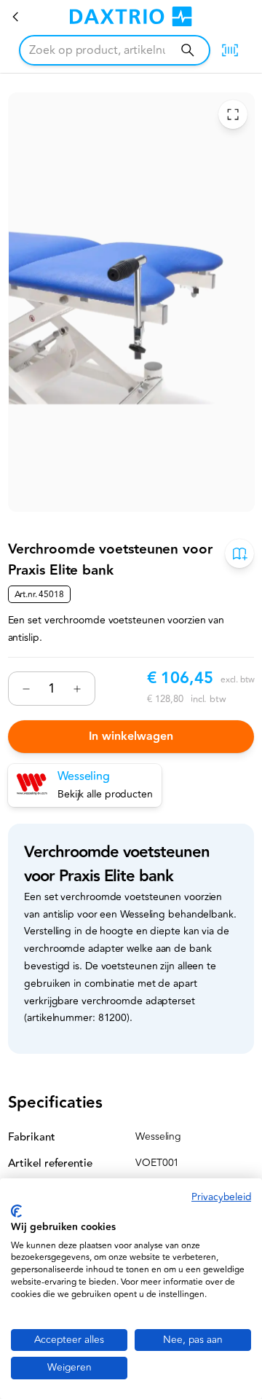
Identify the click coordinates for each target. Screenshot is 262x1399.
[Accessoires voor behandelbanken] (16, 17)
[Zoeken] (187, 50)
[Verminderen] (26, 689)
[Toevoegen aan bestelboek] (239, 554)
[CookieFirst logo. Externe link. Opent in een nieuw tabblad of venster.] (16, 1211)
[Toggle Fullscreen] (232, 115)
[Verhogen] (77, 689)
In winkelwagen (131, 737)
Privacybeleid (221, 1197)
